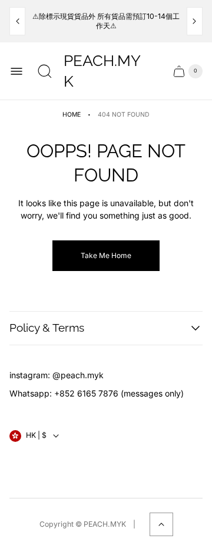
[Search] (45, 71)
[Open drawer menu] (16, 71)
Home (71, 114)
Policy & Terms (46, 327)
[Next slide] (195, 21)
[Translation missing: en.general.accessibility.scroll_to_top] (161, 524)
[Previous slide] (17, 21)
